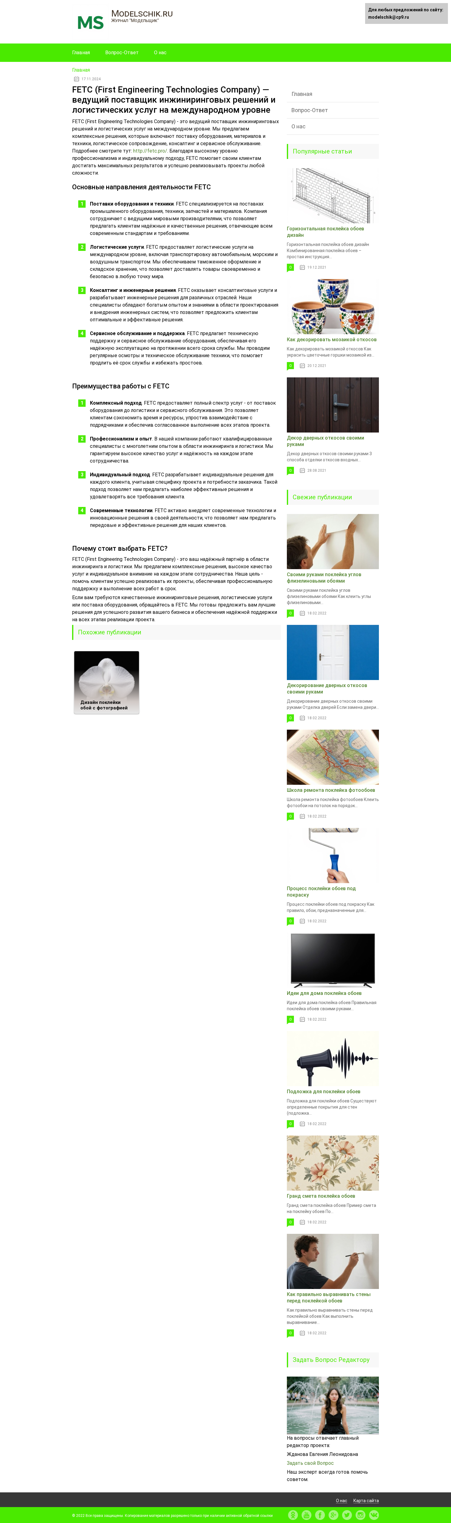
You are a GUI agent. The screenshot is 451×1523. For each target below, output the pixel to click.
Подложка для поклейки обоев (323, 1091)
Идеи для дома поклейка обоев (324, 993)
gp (333, 1515)
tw (347, 1515)
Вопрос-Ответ (122, 52)
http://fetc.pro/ (150, 151)
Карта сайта (366, 1500)
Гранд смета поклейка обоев (321, 1196)
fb (320, 1515)
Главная (81, 52)
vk (374, 1515)
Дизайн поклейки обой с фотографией (104, 705)
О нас (160, 52)
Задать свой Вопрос (310, 1463)
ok (293, 1515)
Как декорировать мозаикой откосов (332, 339)
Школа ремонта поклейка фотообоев (331, 790)
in (360, 1515)
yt (306, 1515)
